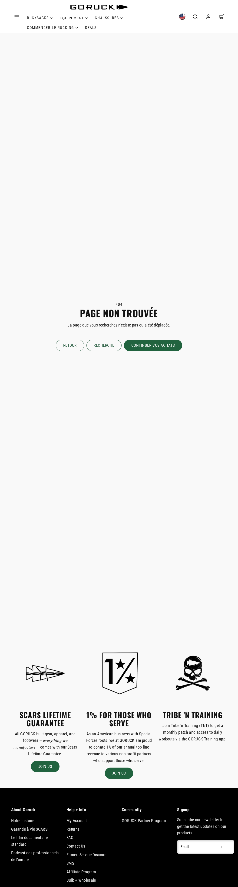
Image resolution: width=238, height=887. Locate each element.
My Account (76, 820)
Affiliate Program (81, 871)
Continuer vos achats (153, 345)
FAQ (69, 837)
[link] (73, 18)
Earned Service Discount (87, 854)
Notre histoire (22, 820)
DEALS (91, 28)
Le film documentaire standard (29, 841)
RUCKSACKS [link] (38, 18)
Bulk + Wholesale (81, 880)
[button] (16, 16)
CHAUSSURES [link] (107, 18)
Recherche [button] (104, 345)
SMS (70, 863)
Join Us (45, 766)
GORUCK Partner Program (144, 820)
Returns (73, 829)
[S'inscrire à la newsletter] (222, 847)
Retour (70, 345)
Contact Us (75, 846)
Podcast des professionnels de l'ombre (35, 856)
